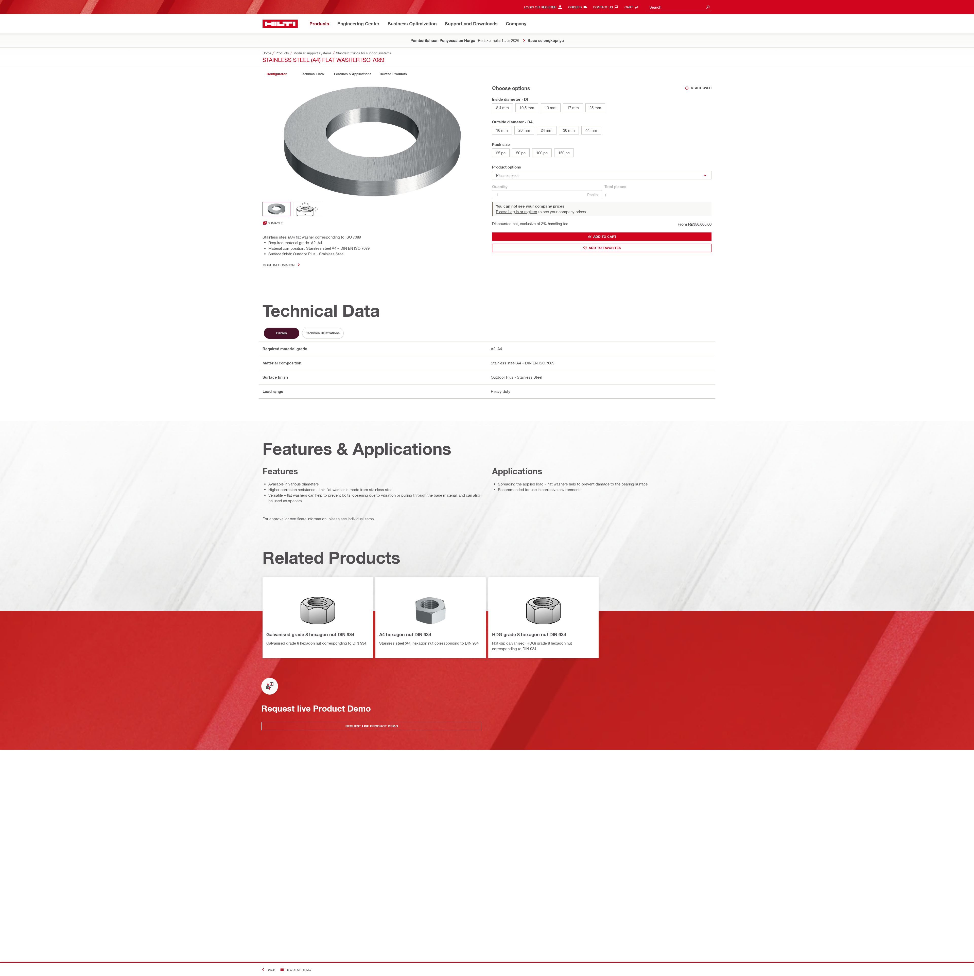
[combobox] (678, 7)
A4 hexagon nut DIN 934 (405, 634)
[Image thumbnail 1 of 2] (276, 209)
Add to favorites (605, 248)
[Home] (280, 24)
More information (278, 265)
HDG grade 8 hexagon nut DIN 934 (529, 634)
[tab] (276, 74)
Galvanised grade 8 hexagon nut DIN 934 (310, 634)
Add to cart (604, 236)
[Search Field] (708, 7)
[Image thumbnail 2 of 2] (307, 209)
